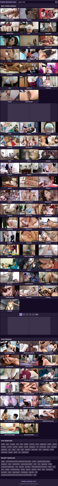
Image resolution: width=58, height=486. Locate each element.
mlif (36, 472)
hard (2, 469)
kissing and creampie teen (7, 466)
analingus (54, 447)
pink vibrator (25, 452)
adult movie (4, 452)
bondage (3, 447)
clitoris (13, 449)
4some (15, 452)
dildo (22, 449)
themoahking (24, 472)
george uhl (4, 464)
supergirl (34, 469)
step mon (31, 472)
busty (37, 444)
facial (39, 469)
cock (9, 449)
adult (48, 447)
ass (19, 452)
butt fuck (32, 444)
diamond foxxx (16, 464)
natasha (7, 469)
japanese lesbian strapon (44, 461)
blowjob (21, 447)
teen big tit (4, 472)
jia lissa (34, 461)
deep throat (34, 449)
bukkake (26, 444)
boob (21, 444)
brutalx (23, 469)
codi (39, 464)
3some (3, 444)
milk (17, 466)
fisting (50, 464)
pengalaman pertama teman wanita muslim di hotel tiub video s (16, 475)
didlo (18, 449)
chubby (26, 447)
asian (7, 444)
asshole (10, 452)
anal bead (27, 449)
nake (35, 475)
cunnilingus (46, 449)
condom (55, 444)
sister (9, 464)
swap (43, 469)
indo (54, 466)
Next (37, 314)
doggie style (43, 444)
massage (12, 444)
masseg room (49, 469)
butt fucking (43, 447)
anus (40, 449)
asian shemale (16, 472)
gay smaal (27, 466)
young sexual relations (26, 464)
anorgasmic (32, 447)
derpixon (21, 466)
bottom (49, 444)
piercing (15, 447)
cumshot (9, 447)
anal (17, 444)
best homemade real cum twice (39, 466)
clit (37, 447)
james (49, 466)
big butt (28, 469)
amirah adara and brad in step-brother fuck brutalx (18, 461)
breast (51, 449)
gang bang (44, 464)
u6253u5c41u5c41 (15, 469)
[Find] (56, 2)
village (3, 461)
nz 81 (35, 464)
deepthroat (4, 449)
